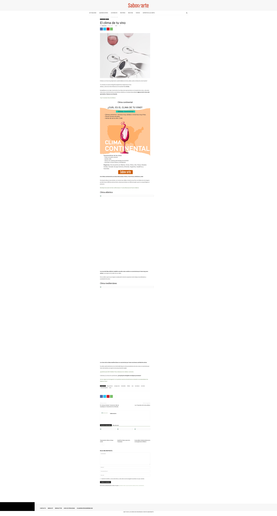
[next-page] (103, 444)
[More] (114, 29)
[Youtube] (183, 13)
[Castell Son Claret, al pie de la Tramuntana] (125, 433)
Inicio (101, 17)
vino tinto (143, 385)
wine (110, 387)
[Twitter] (180, 13)
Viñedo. (128, 385)
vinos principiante (104, 387)
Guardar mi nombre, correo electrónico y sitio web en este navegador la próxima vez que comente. (122, 478)
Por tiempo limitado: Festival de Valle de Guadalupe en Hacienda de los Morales (109, 406)
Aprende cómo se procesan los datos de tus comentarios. (131, 485)
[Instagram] (178, 13)
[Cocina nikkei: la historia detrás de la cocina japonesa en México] (142, 433)
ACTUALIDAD (106, 17)
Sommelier (123, 385)
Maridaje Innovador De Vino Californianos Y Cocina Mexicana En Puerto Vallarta (119, 187)
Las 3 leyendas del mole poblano (142, 405)
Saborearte (104, 25)
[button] (187, 13)
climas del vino (110, 385)
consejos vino (117, 385)
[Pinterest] (108, 29)
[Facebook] (175, 13)
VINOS (107, 19)
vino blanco (137, 385)
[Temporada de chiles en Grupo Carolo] (108, 433)
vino (132, 385)
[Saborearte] (138, 5)
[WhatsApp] (111, 29)
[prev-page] (101, 444)
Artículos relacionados (106, 425)
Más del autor (116, 425)
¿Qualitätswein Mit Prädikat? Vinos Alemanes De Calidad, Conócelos (117, 371)
